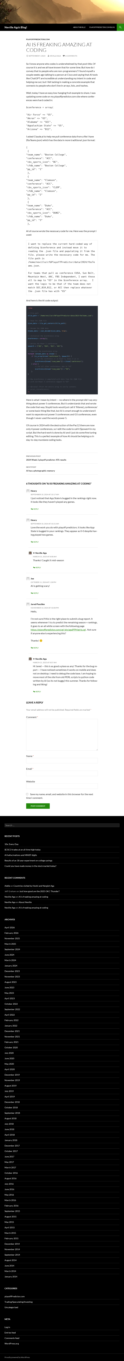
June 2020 (9, 1058)
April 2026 (10, 927)
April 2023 (10, 998)
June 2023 (9, 987)
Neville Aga (55, 56)
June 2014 (9, 1265)
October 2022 (11, 1004)
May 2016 (9, 1194)
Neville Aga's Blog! (16, 27)
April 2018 (10, 1134)
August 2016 (10, 1178)
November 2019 (12, 1080)
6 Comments (71, 56)
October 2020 (11, 1047)
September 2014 (12, 1254)
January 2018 (11, 1140)
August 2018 (10, 1118)
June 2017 (9, 1156)
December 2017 (12, 1145)
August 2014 (10, 1260)
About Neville (79, 27)
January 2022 (11, 1025)
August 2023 (10, 982)
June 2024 (9, 954)
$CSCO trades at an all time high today (23, 849)
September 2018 (12, 1113)
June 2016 (9, 1189)
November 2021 (12, 1036)
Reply (36, 509)
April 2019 (10, 1096)
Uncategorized (11, 1307)
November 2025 (12, 938)
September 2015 (12, 1211)
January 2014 (11, 1276)
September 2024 (12, 949)
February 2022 (11, 1020)
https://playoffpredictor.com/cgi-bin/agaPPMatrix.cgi (58, 629)
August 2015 (10, 1216)
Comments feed (12, 1338)
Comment (32, 717)
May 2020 (9, 1064)
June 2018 (9, 1129)
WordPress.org (12, 1343)
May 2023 (9, 993)
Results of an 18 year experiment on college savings (28, 860)
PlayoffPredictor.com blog (102, 27)
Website (30, 781)
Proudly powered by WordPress (17, 1357)
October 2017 (11, 1151)
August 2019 (10, 1085)
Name (30, 756)
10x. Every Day (11, 844)
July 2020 (9, 1053)
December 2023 (12, 971)
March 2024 (10, 960)
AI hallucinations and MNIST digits (21, 855)
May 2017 (9, 1162)
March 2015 (10, 1233)
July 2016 (9, 1184)
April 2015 (10, 1227)
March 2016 (10, 1200)
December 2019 (12, 1074)
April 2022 (10, 1014)
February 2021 (11, 1042)
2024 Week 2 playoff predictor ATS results (46, 458)
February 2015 (11, 1238)
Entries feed (10, 1332)
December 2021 (12, 1031)
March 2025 (10, 944)
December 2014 (12, 1244)
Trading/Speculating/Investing (19, 1302)
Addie (7, 886)
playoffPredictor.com (38, 39)
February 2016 (11, 1205)
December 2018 (12, 1102)
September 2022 (12, 1009)
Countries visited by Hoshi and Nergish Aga (33, 886)
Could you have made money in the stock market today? (30, 866)
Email (29, 768)
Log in (7, 1327)
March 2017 (10, 1167)
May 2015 (9, 1222)
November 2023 (12, 976)
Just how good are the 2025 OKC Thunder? (39, 891)
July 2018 (9, 1124)
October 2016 (11, 1173)
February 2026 (11, 933)
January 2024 (11, 965)
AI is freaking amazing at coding (33, 896)
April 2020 (10, 1069)
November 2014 (12, 1249)
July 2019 (9, 1091)
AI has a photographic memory (40, 469)
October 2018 (11, 1107)
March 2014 (10, 1271)
